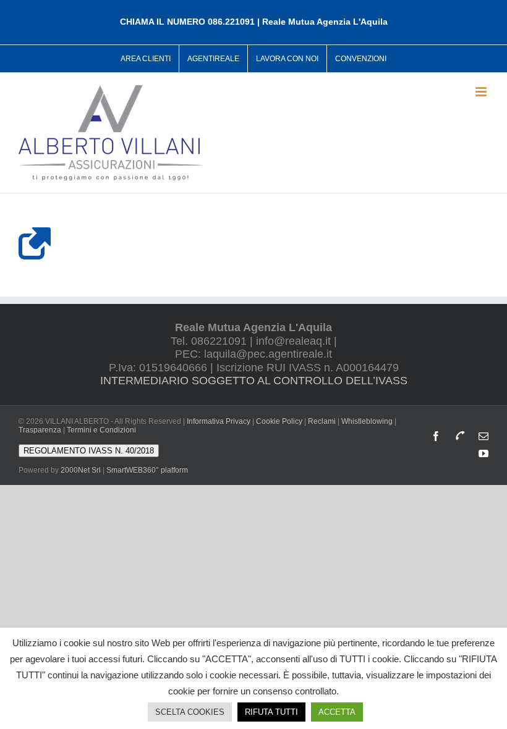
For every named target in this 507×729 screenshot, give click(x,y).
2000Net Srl (81, 470)
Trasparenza (40, 430)
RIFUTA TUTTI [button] (271, 712)
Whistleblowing (367, 421)
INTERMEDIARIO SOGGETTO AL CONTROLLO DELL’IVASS (253, 380)
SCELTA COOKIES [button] (189, 712)
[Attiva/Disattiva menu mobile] (481, 91)
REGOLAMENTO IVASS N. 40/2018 (88, 450)
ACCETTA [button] (337, 712)
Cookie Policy (279, 421)
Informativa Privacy (218, 421)
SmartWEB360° (147, 470)
